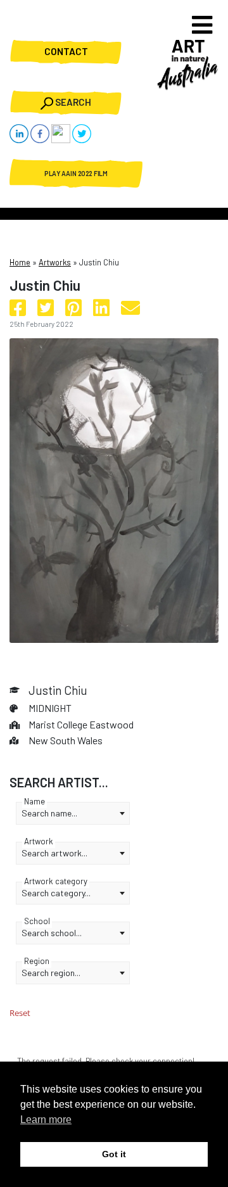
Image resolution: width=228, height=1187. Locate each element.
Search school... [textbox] (52, 932)
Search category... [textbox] (56, 892)
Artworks (55, 262)
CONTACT (66, 52)
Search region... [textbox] (51, 972)
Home (20, 262)
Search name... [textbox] (49, 813)
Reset (20, 1013)
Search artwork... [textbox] (54, 852)
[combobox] (72, 813)
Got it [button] (114, 1154)
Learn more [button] (46, 1119)
